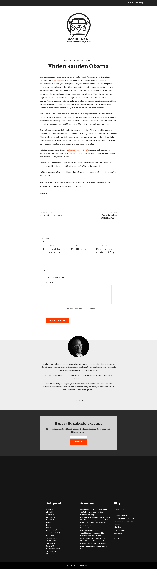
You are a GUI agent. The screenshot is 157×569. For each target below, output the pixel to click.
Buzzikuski (92, 512)
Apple (48, 509)
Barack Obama (86, 77)
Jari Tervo (91, 522)
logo (107, 527)
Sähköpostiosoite (74, 309)
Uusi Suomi (101, 543)
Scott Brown (45, 186)
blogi (106, 509)
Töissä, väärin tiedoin (59, 214)
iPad (48, 525)
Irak (65, 182)
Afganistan (45, 182)
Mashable (118, 524)
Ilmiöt (67, 60)
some (99, 535)
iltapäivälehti (97, 520)
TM (104, 541)
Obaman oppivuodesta (77, 150)
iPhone (49, 528)
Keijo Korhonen (84, 182)
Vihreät (104, 546)
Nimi (47, 309)
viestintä (96, 546)
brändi (83, 512)
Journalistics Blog (121, 515)
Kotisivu (92, 309)
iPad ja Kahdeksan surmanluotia (97, 215)
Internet (49, 522)
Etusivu (130, 3)
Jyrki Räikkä (72, 182)
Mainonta (50, 530)
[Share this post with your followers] (46, 197)
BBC (101, 509)
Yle (82, 548)
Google (49, 515)
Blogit (48, 512)
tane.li (116, 536)
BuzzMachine (119, 509)
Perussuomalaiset (88, 535)
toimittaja (85, 543)
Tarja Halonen (86, 541)
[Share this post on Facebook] (42, 197)
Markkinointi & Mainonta (123, 521)
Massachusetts (97, 182)
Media (72, 60)
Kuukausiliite (98, 527)
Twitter (80, 186)
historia (49, 517)
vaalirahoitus (86, 546)
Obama (107, 182)
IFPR (115, 512)
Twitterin (58, 80)
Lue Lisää (78, 400)
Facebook (85, 514)
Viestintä (49, 551)
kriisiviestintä (86, 527)
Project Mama (119, 530)
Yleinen (49, 554)
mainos (97, 530)
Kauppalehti (94, 525)
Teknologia (50, 541)
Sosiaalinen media (59, 186)
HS (82, 520)
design (100, 512)
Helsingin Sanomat (88, 517)
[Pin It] (50, 197)
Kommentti (49, 282)
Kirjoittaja (139, 3)
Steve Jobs (101, 538)
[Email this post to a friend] (54, 197)
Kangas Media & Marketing (124, 518)
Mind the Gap (78, 249)
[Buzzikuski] (78, 27)
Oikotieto (117, 527)
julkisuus (84, 525)
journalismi (101, 522)
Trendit (49, 543)
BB (97, 509)
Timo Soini (71, 186)
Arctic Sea (91, 509)
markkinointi (51, 533)
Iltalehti (88, 520)
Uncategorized (52, 549)
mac (82, 530)
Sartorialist (118, 533)
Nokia (101, 533)
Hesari (100, 517)
